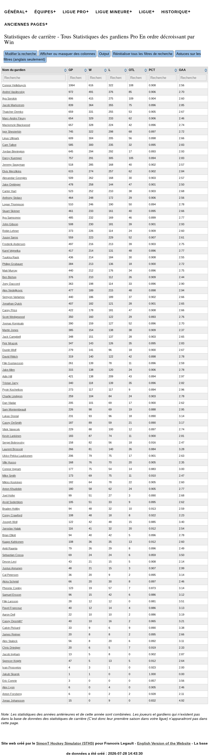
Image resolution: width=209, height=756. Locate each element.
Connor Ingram (11, 468)
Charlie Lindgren (12, 396)
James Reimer (11, 634)
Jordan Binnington (13, 151)
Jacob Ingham (11, 654)
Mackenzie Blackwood (16, 124)
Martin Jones (10, 330)
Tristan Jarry (10, 382)
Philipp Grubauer (12, 263)
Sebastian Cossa (12, 555)
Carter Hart (9, 191)
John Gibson (10, 224)
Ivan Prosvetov (11, 667)
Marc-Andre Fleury (14, 118)
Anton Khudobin (12, 488)
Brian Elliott (9, 535)
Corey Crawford (12, 515)
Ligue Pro (74, 12)
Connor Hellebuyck (14, 85)
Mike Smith (9, 475)
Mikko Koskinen (12, 482)
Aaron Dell (8, 614)
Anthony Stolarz (12, 197)
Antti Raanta (9, 548)
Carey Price (9, 310)
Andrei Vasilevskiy (13, 91)
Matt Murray (9, 270)
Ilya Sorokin (9, 98)
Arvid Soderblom (12, 502)
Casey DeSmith (12, 422)
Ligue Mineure (112, 12)
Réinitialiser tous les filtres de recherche (142, 54)
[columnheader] (34, 70)
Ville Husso (9, 462)
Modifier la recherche (20, 54)
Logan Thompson (13, 204)
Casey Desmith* (12, 621)
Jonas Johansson (13, 700)
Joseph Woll (9, 521)
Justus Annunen (12, 568)
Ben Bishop (9, 277)
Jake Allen (8, 369)
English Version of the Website (164, 743)
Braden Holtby (11, 508)
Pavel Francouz (12, 607)
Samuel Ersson (11, 594)
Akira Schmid (10, 581)
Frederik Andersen (13, 244)
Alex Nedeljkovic (12, 290)
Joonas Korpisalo (13, 323)
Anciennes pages (24, 24)
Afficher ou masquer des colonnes (67, 54)
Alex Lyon (8, 687)
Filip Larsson (10, 601)
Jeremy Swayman (13, 164)
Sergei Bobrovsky (13, 442)
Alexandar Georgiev (14, 177)
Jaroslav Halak (11, 528)
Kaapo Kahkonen (12, 541)
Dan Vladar (9, 402)
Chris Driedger (11, 647)
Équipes (43, 12)
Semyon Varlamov (13, 296)
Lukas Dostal (10, 416)
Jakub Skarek (11, 674)
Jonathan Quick (12, 303)
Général (14, 12)
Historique (174, 12)
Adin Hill (7, 376)
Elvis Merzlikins (11, 171)
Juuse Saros (10, 237)
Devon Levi (9, 561)
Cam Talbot (9, 144)
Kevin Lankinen (11, 435)
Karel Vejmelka (11, 250)
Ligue (145, 12)
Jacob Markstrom (13, 105)
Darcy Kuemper (12, 158)
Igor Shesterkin (11, 131)
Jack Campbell (11, 336)
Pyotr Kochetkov (12, 389)
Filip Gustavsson (12, 363)
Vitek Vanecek (11, 429)
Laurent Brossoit (12, 449)
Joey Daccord (11, 283)
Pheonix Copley (12, 588)
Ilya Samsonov (11, 217)
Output (104, 54)
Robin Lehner (10, 230)
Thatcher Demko (12, 111)
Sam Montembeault (14, 409)
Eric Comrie (9, 680)
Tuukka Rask (10, 257)
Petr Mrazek (10, 343)
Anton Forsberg (12, 693)
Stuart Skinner (11, 210)
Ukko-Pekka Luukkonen (17, 455)
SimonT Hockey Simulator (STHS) (65, 743)
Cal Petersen (10, 574)
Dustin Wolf (9, 349)
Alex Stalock (10, 641)
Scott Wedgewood (13, 316)
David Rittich (10, 356)
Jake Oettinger (11, 184)
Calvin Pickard (11, 627)
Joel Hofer (8, 495)
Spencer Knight (11, 660)
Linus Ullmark (10, 138)
